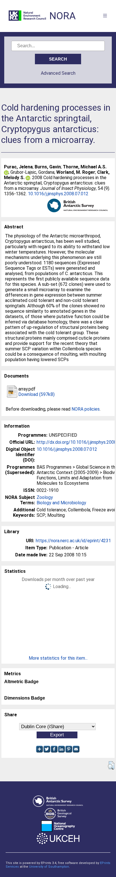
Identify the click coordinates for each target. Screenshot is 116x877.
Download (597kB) (36, 394)
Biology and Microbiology (61, 502)
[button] (111, 765)
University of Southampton (49, 867)
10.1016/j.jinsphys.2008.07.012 (58, 193)
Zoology (45, 497)
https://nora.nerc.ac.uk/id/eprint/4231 (73, 540)
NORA (62, 16)
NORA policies (86, 409)
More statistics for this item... (58, 658)
